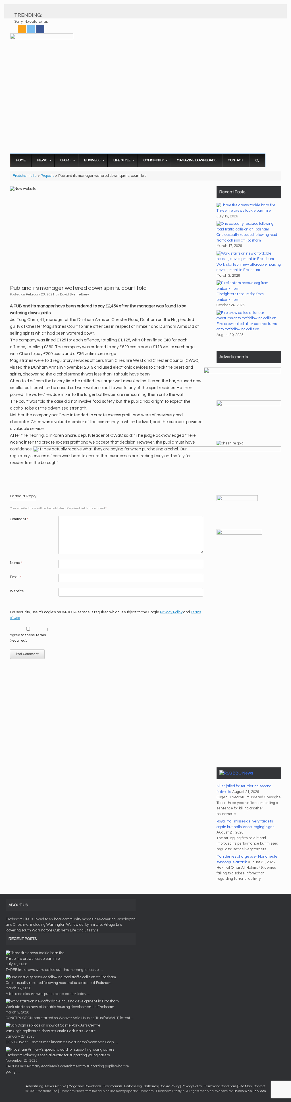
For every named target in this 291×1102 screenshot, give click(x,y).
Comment (19, 519)
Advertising (34, 1086)
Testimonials (112, 1086)
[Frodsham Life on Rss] (22, 29)
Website (17, 591)
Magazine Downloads (84, 1086)
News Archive (55, 1086)
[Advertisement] (145, 106)
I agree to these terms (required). (29, 635)
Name (16, 563)
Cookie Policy (170, 1086)
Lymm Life (93, 925)
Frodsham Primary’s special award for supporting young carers (58, 1055)
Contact (259, 1086)
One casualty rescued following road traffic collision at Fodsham (58, 983)
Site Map (245, 1086)
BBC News (243, 773)
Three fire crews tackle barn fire (244, 211)
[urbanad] (157, 451)
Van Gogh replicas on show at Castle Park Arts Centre (51, 1031)
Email (16, 577)
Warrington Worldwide (65, 925)
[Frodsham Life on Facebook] (40, 29)
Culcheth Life (64, 930)
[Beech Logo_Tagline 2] (242, 372)
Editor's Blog (133, 1086)
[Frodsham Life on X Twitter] (31, 29)
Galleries (151, 1086)
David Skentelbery (74, 294)
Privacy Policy (171, 612)
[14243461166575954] (239, 534)
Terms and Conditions (220, 1086)
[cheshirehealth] (237, 500)
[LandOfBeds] (249, 405)
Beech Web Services (250, 1091)
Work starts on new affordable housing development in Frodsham (60, 1007)
